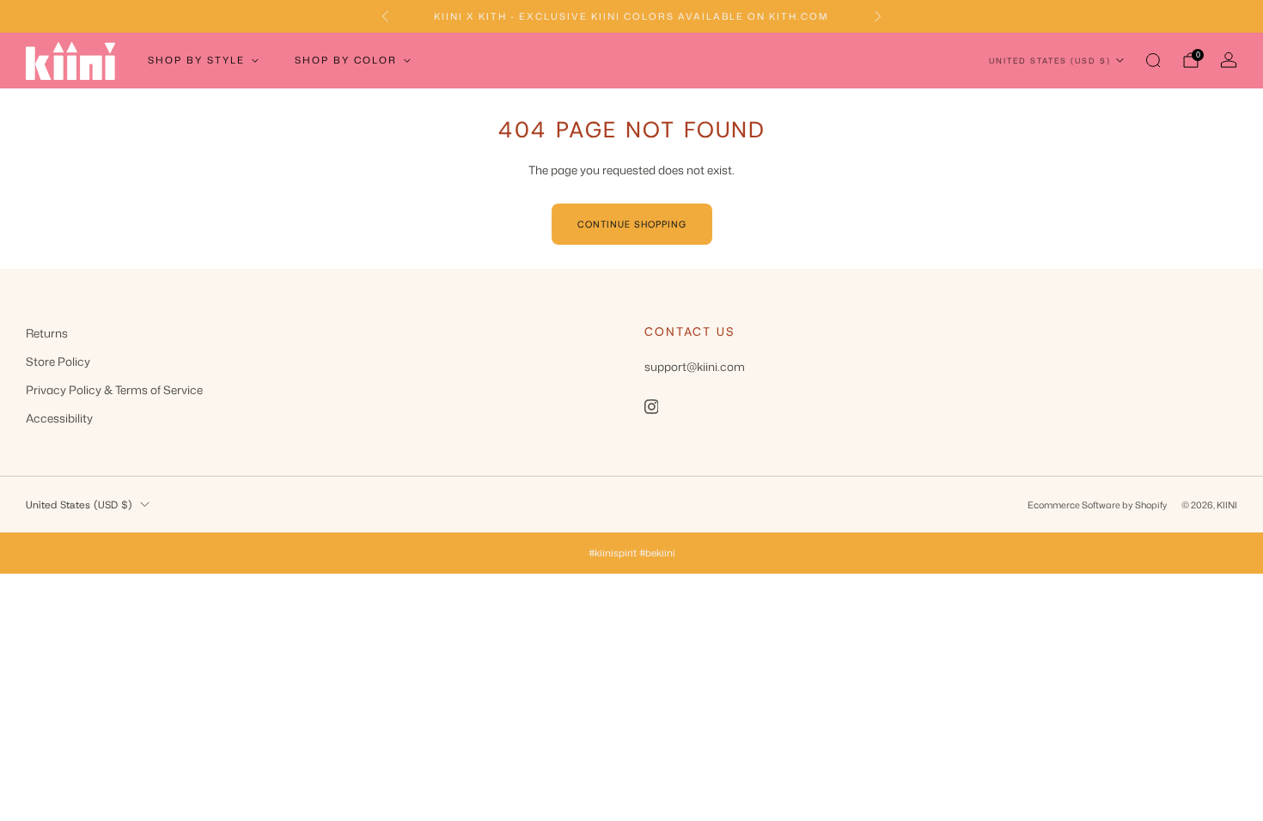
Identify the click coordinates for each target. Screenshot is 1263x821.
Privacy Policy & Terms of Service (114, 389)
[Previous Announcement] (385, 16)
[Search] (1153, 60)
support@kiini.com (694, 366)
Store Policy (58, 361)
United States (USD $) (1050, 60)
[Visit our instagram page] (651, 407)
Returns (47, 333)
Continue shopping (631, 224)
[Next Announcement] (878, 16)
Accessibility (59, 418)
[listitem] (631, 16)
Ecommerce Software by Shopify (1097, 504)
